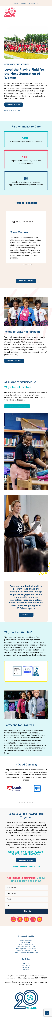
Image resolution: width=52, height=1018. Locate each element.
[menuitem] (17, 3)
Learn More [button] (26, 614)
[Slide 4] (28, 264)
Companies (33, 3)
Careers (26, 963)
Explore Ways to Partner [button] (17, 406)
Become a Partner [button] (26, 281)
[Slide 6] (32, 802)
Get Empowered (26, 940)
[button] (46, 12)
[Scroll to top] (47, 1013)
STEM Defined (26, 942)
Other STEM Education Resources (26, 953)
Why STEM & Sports (26, 944)
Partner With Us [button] (13, 104)
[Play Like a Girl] (10, 12)
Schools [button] (23, 3)
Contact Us (26, 965)
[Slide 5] (31, 264)
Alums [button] (16, 3)
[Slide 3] (26, 264)
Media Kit (26, 969)
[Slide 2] (23, 264)
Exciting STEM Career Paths (26, 949)
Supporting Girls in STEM (26, 947)
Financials (26, 967)
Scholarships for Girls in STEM (26, 951)
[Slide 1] (21, 264)
